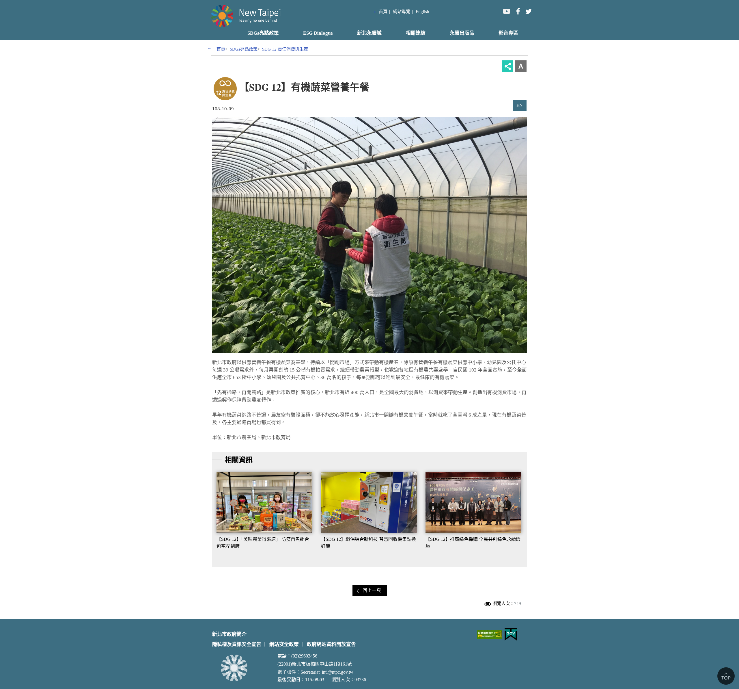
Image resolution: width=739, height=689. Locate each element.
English (422, 11)
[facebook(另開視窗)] (517, 11)
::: (376, 11)
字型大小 (521, 66)
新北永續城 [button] (369, 33)
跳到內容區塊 (14, 3)
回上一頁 (372, 590)
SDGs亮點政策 (243, 49)
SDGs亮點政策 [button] (263, 33)
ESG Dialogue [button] (318, 33)
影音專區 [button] (508, 33)
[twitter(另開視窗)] (528, 11)
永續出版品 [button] (462, 33)
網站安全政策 (284, 644)
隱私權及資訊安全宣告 (236, 644)
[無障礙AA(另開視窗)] (489, 634)
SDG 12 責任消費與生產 (285, 49)
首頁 (383, 11)
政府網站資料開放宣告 (331, 644)
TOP (726, 676)
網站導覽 (401, 11)
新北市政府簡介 (229, 634)
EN (519, 105)
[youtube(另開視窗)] (506, 11)
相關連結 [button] (416, 33)
